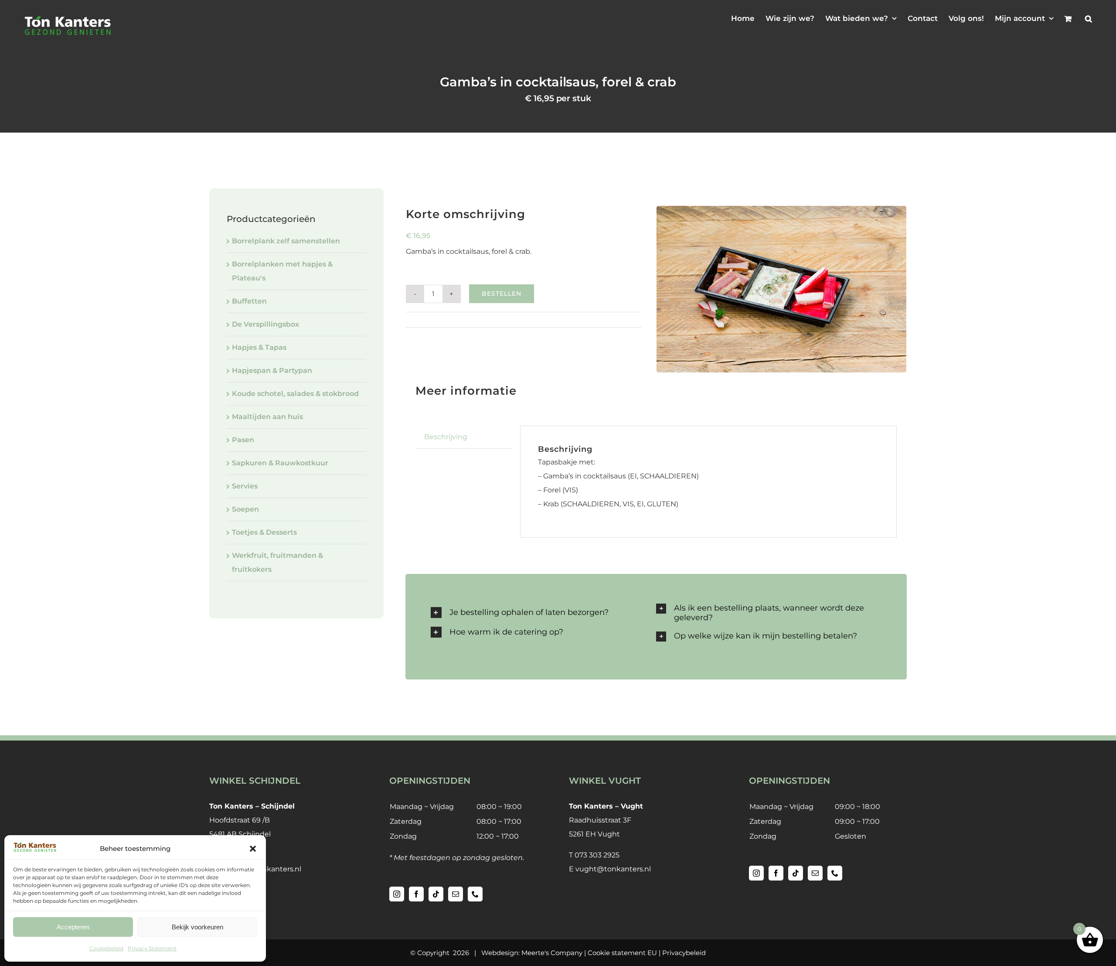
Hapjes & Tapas (487, 320)
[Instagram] (396, 894)
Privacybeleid (684, 953)
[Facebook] (416, 894)
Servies (245, 486)
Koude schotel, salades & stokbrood (295, 393)
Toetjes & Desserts (264, 532)
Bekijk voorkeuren (197, 927)
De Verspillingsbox (265, 324)
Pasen (243, 440)
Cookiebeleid (106, 948)
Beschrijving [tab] (445, 437)
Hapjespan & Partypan (272, 370)
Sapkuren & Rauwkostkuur (280, 463)
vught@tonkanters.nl (613, 869)
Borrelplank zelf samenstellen (286, 241)
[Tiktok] (436, 894)
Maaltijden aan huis (267, 417)
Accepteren (73, 927)
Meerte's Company (551, 953)
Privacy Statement (152, 948)
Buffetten (249, 301)
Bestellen (501, 293)
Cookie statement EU (622, 953)
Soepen (245, 509)
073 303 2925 (597, 855)
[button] (252, 848)
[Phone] (475, 894)
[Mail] (455, 894)
